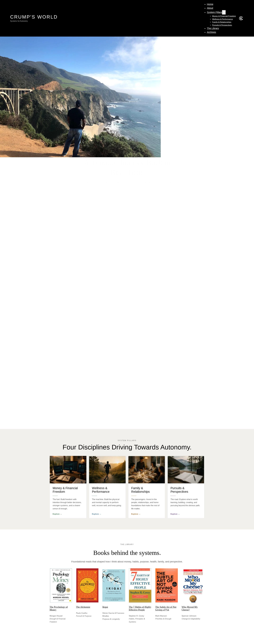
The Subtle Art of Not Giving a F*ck (165, 608)
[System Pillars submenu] (224, 12)
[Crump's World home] (241, 18)
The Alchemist (83, 607)
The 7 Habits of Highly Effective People (140, 608)
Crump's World (34, 17)
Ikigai (105, 607)
